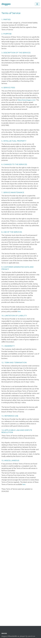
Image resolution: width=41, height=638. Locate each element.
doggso (6, 4)
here (19, 311)
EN (26, 4)
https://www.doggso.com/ (26, 100)
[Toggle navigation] (37, 4)
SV (22, 4)
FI (19, 4)
